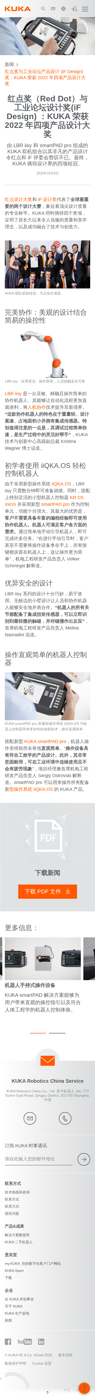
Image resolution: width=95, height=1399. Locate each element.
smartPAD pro (55, 504)
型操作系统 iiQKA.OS (31, 789)
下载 (8, 1278)
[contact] (53, 8)
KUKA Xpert (14, 1271)
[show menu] (85, 8)
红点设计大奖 (18, 199)
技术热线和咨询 (17, 1192)
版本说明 (65, 1355)
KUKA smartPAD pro (45, 741)
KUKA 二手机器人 (19, 1242)
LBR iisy (13, 393)
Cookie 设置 (41, 1363)
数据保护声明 (15, 1363)
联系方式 (12, 1199)
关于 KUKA (13, 1306)
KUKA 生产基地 (17, 1313)
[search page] (43, 8)
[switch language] (63, 8)
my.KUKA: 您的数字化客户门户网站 (33, 1263)
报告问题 (12, 1213)
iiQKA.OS (61, 483)
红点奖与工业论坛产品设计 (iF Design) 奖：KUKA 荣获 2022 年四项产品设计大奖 (45, 77)
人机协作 (37, 407)
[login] (74, 8)
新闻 (9, 64)
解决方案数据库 (17, 1235)
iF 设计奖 (47, 199)
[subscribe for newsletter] (84, 1159)
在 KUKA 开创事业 (19, 1299)
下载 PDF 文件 (44, 891)
